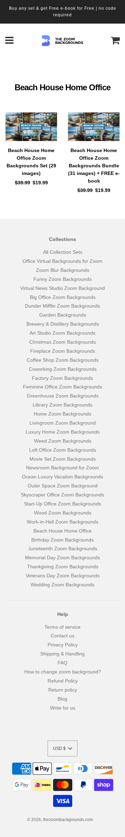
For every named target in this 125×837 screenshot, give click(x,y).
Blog (62, 699)
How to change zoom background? (62, 672)
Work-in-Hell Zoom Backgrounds (62, 522)
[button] (62, 748)
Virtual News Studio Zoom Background (62, 288)
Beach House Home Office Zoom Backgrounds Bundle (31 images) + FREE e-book (94, 166)
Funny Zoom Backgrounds (62, 279)
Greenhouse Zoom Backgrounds (63, 396)
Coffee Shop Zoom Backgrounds (63, 360)
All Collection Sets (62, 252)
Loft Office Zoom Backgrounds (62, 450)
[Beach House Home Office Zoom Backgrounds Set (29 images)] (31, 127)
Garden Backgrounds (62, 315)
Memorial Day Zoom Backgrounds (62, 557)
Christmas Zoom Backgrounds (62, 342)
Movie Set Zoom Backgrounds (63, 459)
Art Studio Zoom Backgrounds (62, 333)
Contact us (62, 635)
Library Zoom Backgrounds (62, 405)
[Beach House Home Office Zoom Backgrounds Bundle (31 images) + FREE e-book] (94, 127)
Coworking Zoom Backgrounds (63, 369)
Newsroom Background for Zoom (62, 467)
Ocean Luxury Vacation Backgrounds (62, 476)
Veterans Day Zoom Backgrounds (63, 575)
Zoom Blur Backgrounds (62, 270)
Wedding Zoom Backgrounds (62, 584)
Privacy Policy (63, 644)
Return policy (62, 690)
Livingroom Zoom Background (63, 423)
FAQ (62, 663)
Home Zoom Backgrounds (62, 414)
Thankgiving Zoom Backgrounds (62, 566)
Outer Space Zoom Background (63, 485)
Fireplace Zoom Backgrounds (62, 351)
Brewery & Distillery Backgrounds (62, 324)
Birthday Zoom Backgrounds (62, 540)
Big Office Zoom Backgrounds (62, 297)
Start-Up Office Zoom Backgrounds (62, 504)
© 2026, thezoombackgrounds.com (60, 819)
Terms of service (62, 627)
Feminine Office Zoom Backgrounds (62, 387)
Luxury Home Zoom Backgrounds (63, 432)
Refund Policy (63, 681)
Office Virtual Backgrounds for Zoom (62, 261)
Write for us (62, 708)
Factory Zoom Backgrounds (62, 378)
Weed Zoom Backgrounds (62, 441)
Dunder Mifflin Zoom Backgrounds (62, 306)
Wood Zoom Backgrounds (62, 513)
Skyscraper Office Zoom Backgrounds (62, 494)
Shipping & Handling (62, 653)
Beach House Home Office (62, 531)
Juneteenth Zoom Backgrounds (62, 548)
